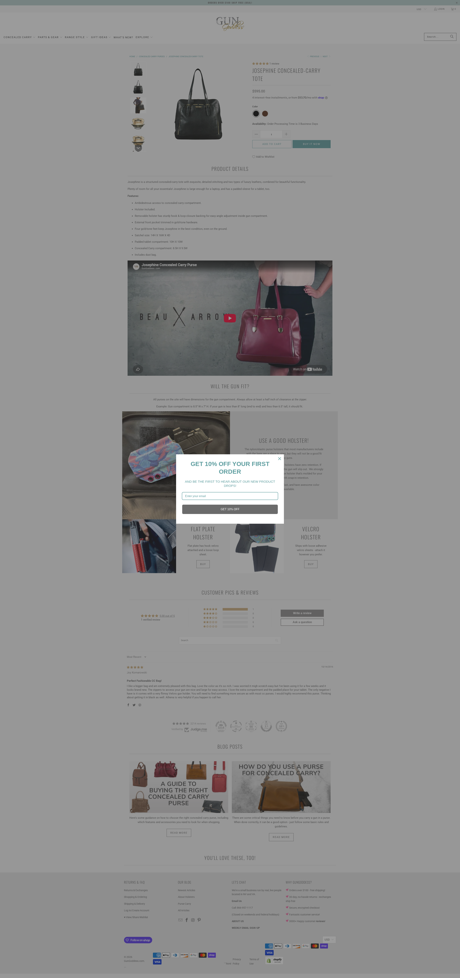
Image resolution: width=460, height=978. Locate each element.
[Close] (279, 458)
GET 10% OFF (230, 509)
